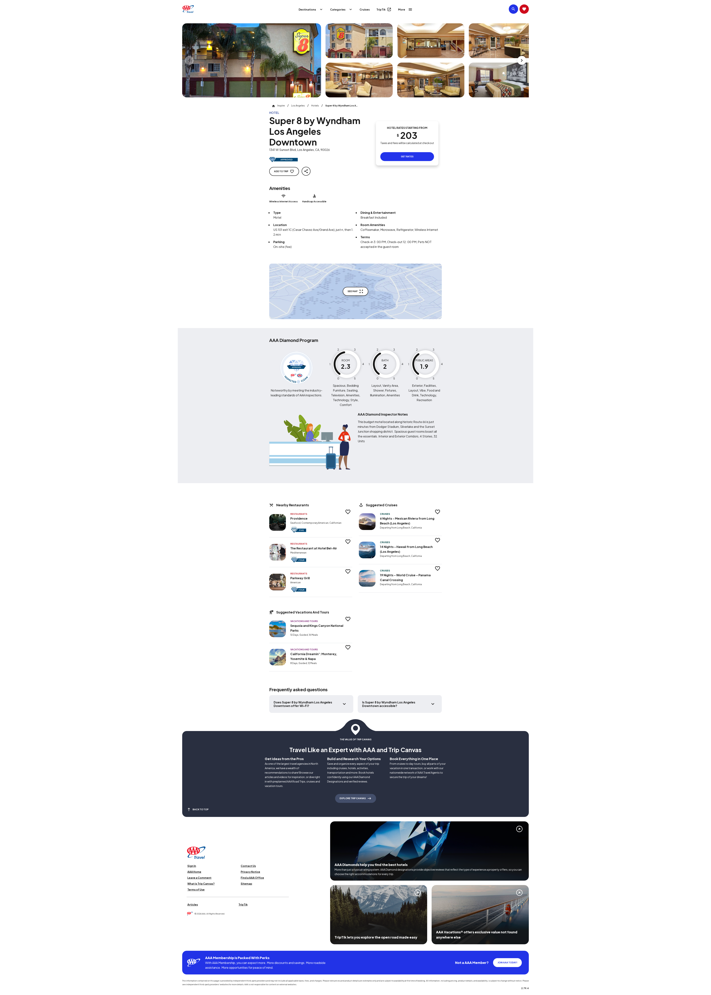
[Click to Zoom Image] (251, 60)
